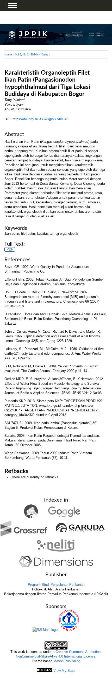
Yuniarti (45, 54)
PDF (10, 249)
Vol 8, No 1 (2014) (26, 54)
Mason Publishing (66, 661)
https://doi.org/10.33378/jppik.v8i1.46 (40, 119)
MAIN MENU (12, 5)
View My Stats (64, 671)
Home (8, 54)
